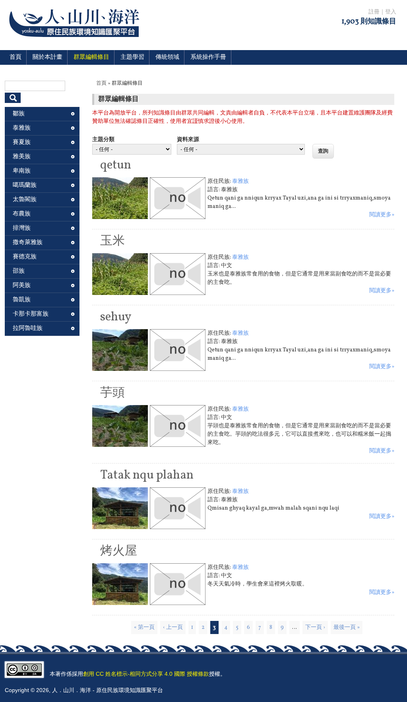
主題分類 (103, 140)
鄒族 (19, 114)
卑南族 (22, 171)
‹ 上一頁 (173, 627)
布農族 (22, 214)
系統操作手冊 (208, 57)
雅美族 (22, 157)
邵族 (19, 271)
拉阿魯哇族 (28, 328)
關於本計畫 (47, 57)
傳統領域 (167, 57)
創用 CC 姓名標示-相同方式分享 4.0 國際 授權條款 (146, 674)
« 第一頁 (144, 627)
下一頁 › (315, 627)
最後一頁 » (346, 627)
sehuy (116, 317)
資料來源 (188, 140)
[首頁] (76, 42)
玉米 (112, 241)
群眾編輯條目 (91, 57)
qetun (115, 165)
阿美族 (22, 285)
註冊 (374, 12)
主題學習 (132, 57)
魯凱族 (22, 300)
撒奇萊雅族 (28, 243)
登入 (390, 12)
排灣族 (22, 228)
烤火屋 (118, 551)
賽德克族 (25, 257)
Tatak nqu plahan (147, 475)
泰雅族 (240, 181)
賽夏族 (22, 142)
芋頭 (112, 393)
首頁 (15, 57)
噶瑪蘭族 (25, 185)
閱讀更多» (381, 215)
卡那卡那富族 (30, 314)
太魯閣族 (25, 200)
